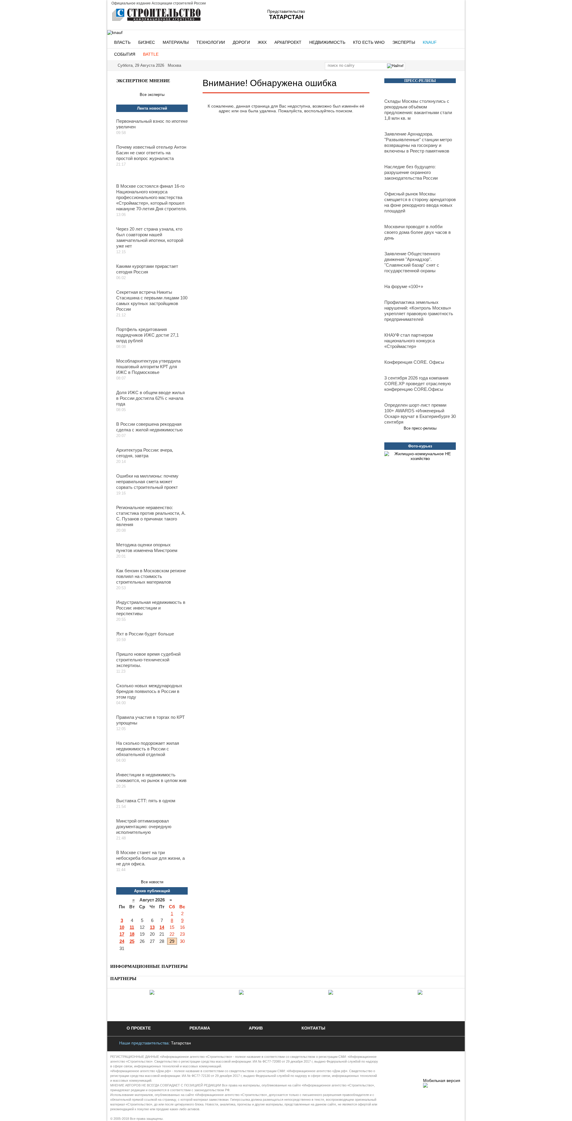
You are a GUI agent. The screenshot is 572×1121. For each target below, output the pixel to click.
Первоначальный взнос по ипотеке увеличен (152, 124)
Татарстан (181, 1043)
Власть (122, 42)
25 (132, 941)
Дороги (241, 42)
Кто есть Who (369, 42)
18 (132, 934)
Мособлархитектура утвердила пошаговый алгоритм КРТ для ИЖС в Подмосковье (148, 366)
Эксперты (403, 42)
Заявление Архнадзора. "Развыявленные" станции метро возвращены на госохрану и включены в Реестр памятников (418, 142)
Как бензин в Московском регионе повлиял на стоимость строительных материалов (151, 576)
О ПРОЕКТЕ (139, 1028)
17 (121, 934)
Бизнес (146, 42)
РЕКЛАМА (199, 1028)
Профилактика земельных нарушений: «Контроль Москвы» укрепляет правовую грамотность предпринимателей (418, 311)
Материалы (176, 42)
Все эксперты (152, 94)
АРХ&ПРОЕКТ (287, 42)
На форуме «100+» (403, 286)
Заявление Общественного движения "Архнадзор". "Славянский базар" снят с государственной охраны (412, 262)
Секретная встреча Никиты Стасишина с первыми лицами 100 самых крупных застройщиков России (151, 301)
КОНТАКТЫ (313, 1028)
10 (121, 927)
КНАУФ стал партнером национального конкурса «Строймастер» (409, 340)
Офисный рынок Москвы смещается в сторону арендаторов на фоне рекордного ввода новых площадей (420, 202)
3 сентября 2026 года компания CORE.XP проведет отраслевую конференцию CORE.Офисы (417, 383)
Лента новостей (152, 108)
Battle (150, 54)
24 (121, 941)
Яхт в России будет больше (145, 633)
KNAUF (430, 42)
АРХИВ (256, 1028)
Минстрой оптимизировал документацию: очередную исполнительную (143, 826)
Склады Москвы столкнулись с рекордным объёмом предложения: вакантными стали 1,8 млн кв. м (418, 110)
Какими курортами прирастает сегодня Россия (147, 269)
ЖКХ (262, 42)
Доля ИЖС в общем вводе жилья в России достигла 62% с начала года (150, 398)
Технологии (210, 42)
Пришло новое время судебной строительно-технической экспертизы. (148, 660)
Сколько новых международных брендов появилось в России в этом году (149, 691)
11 (132, 927)
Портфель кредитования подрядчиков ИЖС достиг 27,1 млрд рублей (147, 335)
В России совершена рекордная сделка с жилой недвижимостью (149, 427)
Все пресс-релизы (420, 428)
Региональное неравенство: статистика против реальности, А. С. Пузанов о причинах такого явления (151, 516)
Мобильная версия (441, 1080)
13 (152, 927)
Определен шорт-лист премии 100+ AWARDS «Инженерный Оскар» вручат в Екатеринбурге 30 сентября (420, 413)
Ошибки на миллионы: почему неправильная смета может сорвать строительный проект (147, 481)
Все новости (152, 882)
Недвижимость (327, 42)
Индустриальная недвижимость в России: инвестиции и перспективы (150, 608)
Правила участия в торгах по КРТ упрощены (150, 720)
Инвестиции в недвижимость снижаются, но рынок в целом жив (151, 777)
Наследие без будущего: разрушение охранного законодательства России (411, 172)
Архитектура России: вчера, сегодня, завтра (144, 452)
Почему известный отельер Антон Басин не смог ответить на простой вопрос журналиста (151, 152)
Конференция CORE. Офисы (414, 362)
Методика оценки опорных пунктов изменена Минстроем (146, 547)
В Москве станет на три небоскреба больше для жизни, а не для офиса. (150, 858)
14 (161, 927)
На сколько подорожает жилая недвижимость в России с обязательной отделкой (147, 749)
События (124, 54)
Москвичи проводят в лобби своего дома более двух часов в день (417, 232)
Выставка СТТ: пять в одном (145, 800)
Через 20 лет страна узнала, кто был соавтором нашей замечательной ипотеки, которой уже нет (149, 237)
